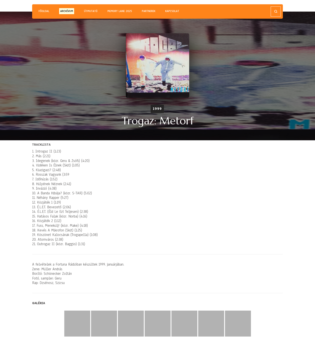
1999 (157, 108)
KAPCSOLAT (172, 11)
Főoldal (44, 11)
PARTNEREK (148, 11)
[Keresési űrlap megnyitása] (276, 11)
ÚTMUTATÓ (91, 11)
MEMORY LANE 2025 (119, 11)
